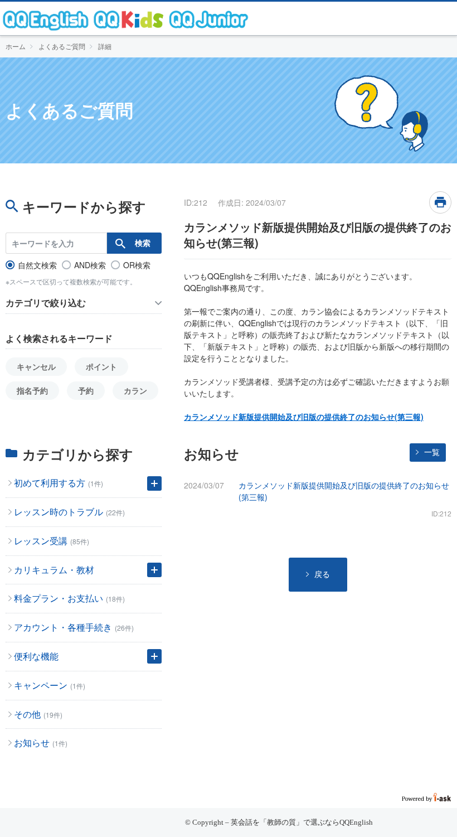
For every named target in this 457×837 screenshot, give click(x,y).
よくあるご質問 (61, 46)
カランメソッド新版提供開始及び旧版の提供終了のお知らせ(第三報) (304, 416)
